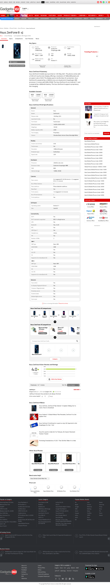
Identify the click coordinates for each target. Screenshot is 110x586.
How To (30, 18)
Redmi (101, 502)
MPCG (68, 2)
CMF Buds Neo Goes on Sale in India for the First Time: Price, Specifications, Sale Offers (56, 552)
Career (40, 565)
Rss (73, 578)
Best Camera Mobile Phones (92, 144)
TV (63, 18)
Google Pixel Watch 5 (61, 509)
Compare (82, 15)
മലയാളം (63, 571)
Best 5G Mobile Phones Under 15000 (94, 181)
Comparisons (19, 38)
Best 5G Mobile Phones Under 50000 (94, 195)
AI (17, 15)
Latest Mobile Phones (23, 523)
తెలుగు (73, 568)
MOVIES (18, 2)
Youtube (63, 578)
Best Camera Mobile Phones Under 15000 (95, 169)
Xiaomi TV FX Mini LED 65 (62, 511)
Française (75, 571)
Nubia (88, 511)
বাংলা (65, 568)
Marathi (73, 2)
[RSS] (109, 2)
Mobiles (17, 18)
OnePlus (89, 513)
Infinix (76, 515)
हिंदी (14, 2)
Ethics (39, 570)
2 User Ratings (8, 36)
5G (105, 18)
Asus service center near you (39, 478)
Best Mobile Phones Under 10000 (93, 147)
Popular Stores (90, 200)
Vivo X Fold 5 (3, 526)
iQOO (76, 517)
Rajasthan (63, 2)
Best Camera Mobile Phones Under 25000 (95, 175)
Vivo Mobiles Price (74, 491)
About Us (24, 565)
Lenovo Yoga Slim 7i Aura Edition (8, 522)
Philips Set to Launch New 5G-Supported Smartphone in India (57, 536)
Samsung (101, 504)
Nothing (89, 509)
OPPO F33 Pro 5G (22, 511)
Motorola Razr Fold (5, 504)
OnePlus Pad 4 (22, 509)
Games (47, 2)
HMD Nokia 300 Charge (44, 509)
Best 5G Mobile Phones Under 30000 (94, 189)
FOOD (27, 2)
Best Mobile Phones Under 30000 (93, 158)
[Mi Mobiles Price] (61, 487)
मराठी (77, 568)
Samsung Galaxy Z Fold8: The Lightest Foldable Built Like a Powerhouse (101, 108)
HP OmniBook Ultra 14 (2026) (25, 515)
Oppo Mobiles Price (48, 491)
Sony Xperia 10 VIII (43, 502)
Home (3, 15)
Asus (1, 36)
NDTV (1, 2)
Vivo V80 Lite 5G (42, 511)
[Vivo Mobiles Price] (75, 487)
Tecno (100, 513)
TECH (43, 2)
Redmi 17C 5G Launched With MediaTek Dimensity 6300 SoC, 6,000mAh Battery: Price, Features (93, 552)
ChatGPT (2, 506)
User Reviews (29, 38)
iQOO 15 (2, 517)
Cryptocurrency (22, 513)
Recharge (92, 15)
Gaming (36, 18)
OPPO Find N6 (3, 509)
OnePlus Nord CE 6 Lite (24, 506)
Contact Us (24, 574)
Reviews (44, 15)
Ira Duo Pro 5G (59, 502)
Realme (89, 519)
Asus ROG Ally (59, 517)
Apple (76, 504)
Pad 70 (57, 504)
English (57, 568)
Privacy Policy (41, 568)
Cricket (23, 2)
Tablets (86, 18)
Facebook (56, 578)
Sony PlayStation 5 (23, 502)
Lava (88, 502)
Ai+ (76, 502)
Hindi (61, 568)
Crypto (53, 18)
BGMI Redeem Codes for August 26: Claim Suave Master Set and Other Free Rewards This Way (20, 552)
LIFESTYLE (33, 2)
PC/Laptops (69, 18)
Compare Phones (22, 525)
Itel (76, 519)
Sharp (100, 506)
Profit (10, 2)
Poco (88, 517)
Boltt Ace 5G (41, 506)
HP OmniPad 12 (22, 504)
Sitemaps (24, 568)
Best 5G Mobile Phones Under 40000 (94, 192)
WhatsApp (70, 578)
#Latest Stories (5, 549)
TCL (100, 511)
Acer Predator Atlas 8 (61, 515)
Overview (4, 38)
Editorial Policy (42, 572)
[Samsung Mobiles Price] (35, 487)
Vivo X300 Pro (3, 519)
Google (77, 506)
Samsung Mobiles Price (35, 492)
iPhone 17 (20, 517)
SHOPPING (52, 2)
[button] (78, 314)
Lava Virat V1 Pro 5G (43, 513)
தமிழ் (68, 568)
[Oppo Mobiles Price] (48, 487)
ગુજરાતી (57, 571)
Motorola (89, 506)
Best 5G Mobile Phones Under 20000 (94, 184)
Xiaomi (101, 515)
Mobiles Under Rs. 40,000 (6, 511)
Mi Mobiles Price (61, 491)
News (37, 15)
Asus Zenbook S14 (5, 515)
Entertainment (45, 18)
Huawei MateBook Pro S (44, 519)
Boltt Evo (40, 504)
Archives (23, 572)
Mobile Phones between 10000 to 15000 (95, 166)
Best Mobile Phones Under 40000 (93, 164)
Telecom (23, 18)
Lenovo (89, 504)
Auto (31, 15)
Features (52, 15)
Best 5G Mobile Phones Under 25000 (94, 186)
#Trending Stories (5, 532)
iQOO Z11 (41, 517)
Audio (58, 18)
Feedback (24, 570)
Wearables (99, 18)
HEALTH (39, 2)
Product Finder (70, 15)
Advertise (24, 578)
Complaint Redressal (43, 576)
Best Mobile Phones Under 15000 (93, 149)
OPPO (88, 515)
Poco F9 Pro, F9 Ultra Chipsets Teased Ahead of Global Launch (93, 536)
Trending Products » (91, 52)
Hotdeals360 (78, 18)
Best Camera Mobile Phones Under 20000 (95, 172)
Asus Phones (21, 28)
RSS (22, 576)
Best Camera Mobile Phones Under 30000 (95, 178)
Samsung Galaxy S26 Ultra (6, 502)
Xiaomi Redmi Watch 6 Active (63, 506)
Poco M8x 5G (41, 515)
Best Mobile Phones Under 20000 (93, 152)
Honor (76, 511)
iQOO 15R (2, 524)
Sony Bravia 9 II (60, 513)
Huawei (77, 513)
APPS (57, 2)
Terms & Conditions (43, 574)
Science (92, 18)
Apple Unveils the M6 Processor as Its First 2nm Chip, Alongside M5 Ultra (18, 536)
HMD (76, 509)
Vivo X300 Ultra (4, 513)
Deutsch (69, 571)
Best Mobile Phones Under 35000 (93, 161)
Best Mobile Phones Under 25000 (93, 155)
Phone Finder (13, 28)
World (6, 2)
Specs (11, 38)
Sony (100, 509)
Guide (60, 15)
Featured (88, 104)
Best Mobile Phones (90, 141)
